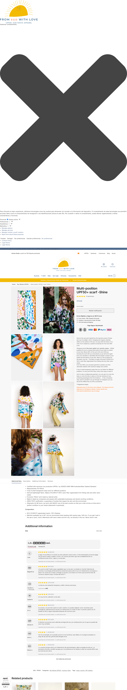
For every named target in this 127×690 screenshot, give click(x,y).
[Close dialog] (95, 325)
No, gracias (75, 359)
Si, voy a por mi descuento (75, 356)
